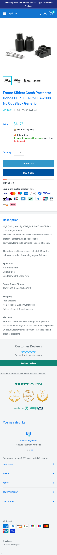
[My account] (45, 13)
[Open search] (39, 13)
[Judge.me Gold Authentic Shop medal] (42, 396)
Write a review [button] (28, 363)
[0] (51, 13)
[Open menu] (4, 13)
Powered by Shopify (11, 545)
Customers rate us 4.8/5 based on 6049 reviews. (23, 373)
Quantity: (7, 152)
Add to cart (28, 163)
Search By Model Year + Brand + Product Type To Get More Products (28, 4)
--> (31, 45)
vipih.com (7, 110)
